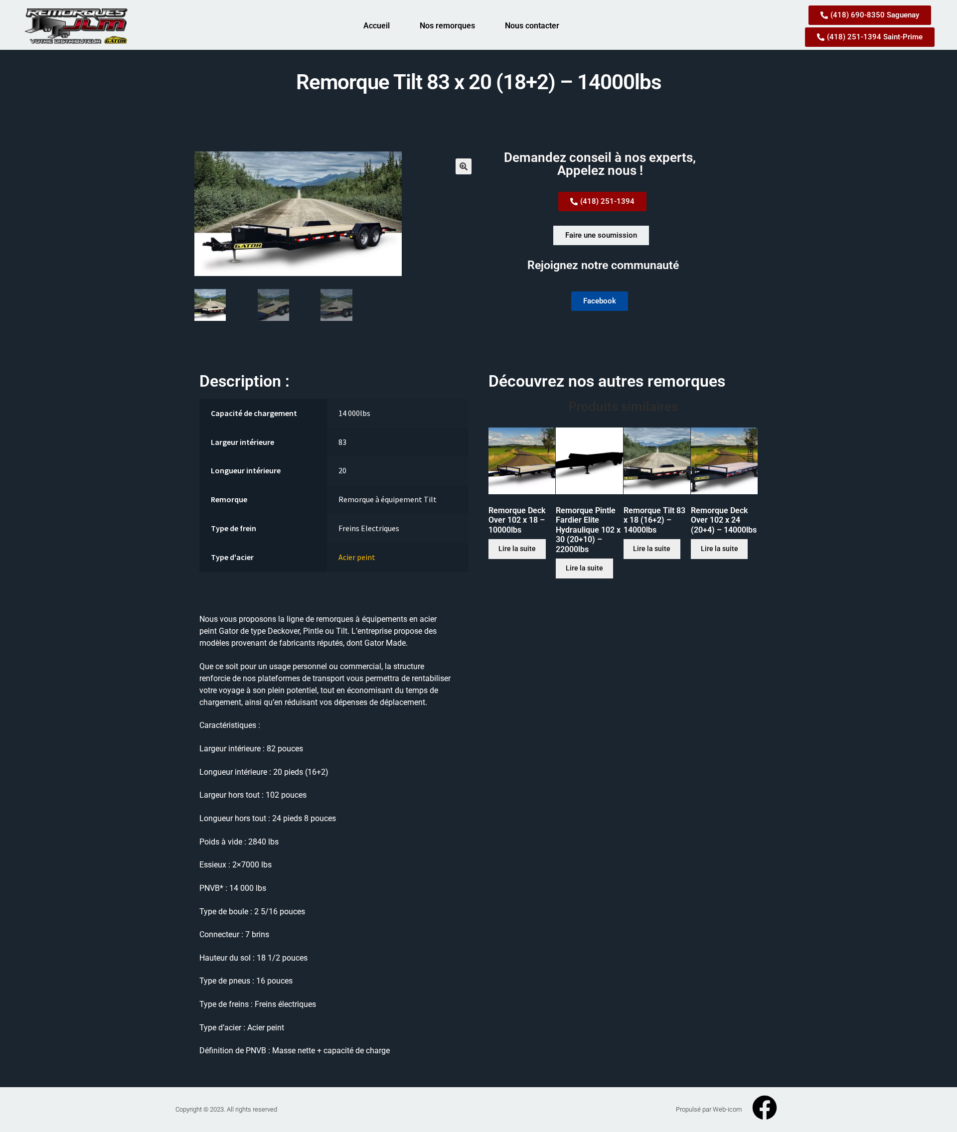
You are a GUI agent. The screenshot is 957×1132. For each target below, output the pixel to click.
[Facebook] (764, 1107)
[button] (464, 166)
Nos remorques (447, 25)
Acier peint (356, 557)
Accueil (376, 25)
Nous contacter (532, 25)
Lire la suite (517, 549)
